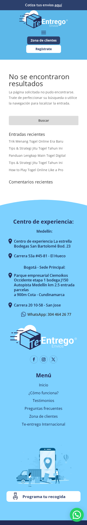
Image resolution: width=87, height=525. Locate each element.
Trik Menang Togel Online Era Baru (36, 141)
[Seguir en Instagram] (44, 359)
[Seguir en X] (53, 359)
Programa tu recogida (44, 496)
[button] (77, 515)
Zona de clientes (44, 40)
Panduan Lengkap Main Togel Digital (37, 155)
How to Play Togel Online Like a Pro (36, 170)
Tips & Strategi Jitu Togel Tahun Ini (36, 148)
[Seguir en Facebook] (34, 359)
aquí (58, 5)
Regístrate (43, 49)
